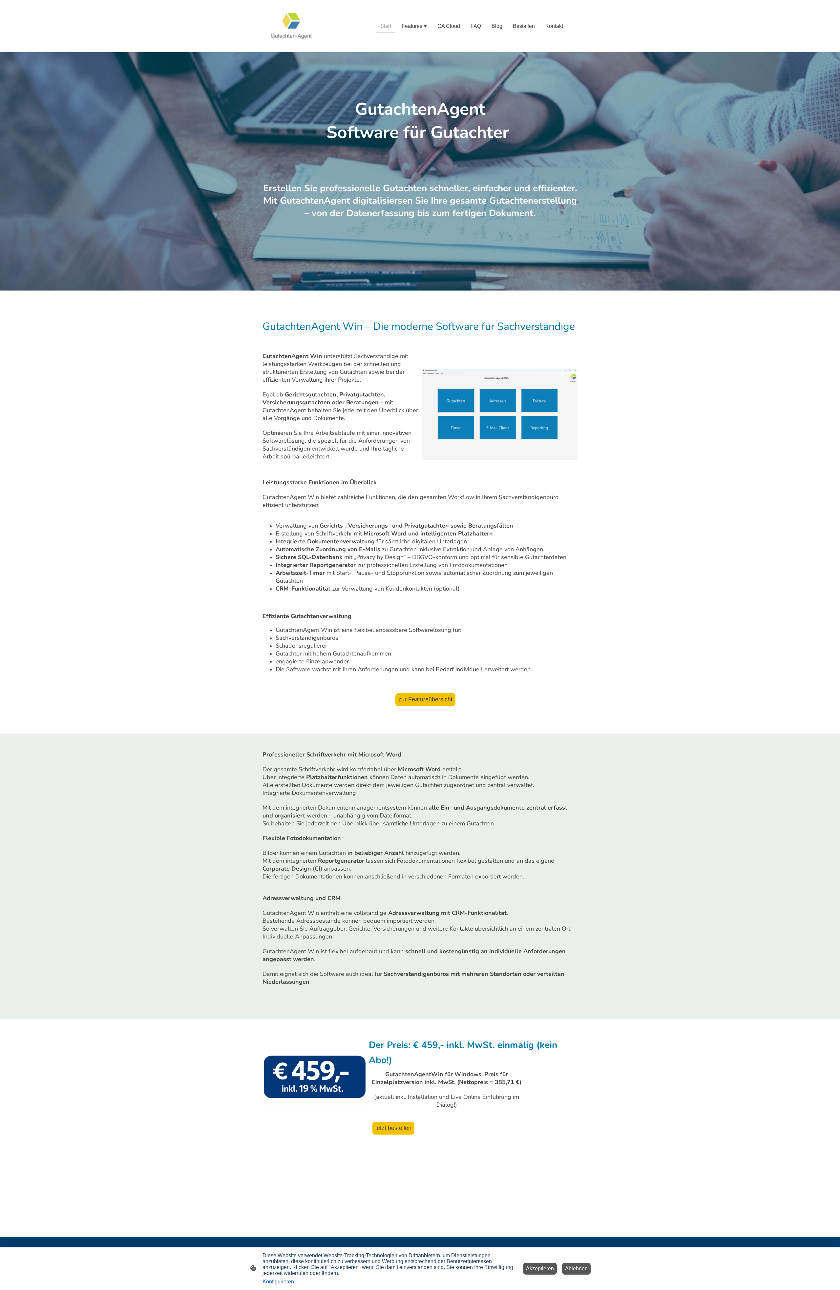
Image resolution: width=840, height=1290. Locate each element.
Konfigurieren (278, 1281)
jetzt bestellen (393, 1128)
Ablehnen (576, 1268)
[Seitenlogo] (291, 26)
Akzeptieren (540, 1268)
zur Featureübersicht (425, 699)
